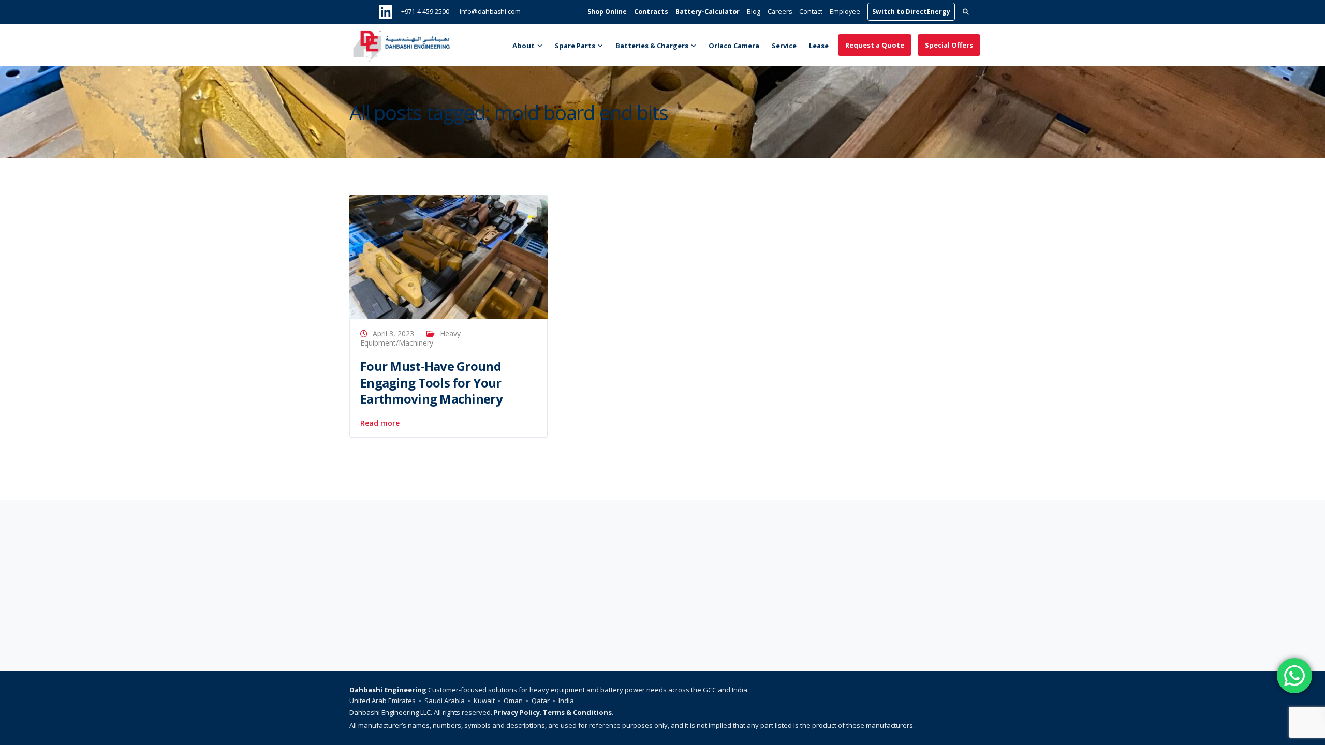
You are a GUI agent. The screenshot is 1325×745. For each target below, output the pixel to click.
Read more (380, 423)
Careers (780, 11)
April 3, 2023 (393, 333)
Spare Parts (575, 45)
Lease (819, 45)
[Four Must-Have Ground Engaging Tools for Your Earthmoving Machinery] (448, 256)
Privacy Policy (517, 712)
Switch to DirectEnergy (911, 11)
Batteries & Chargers (651, 45)
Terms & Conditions (577, 712)
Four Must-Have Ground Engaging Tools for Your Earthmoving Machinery (431, 382)
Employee (845, 11)
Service (784, 45)
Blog (753, 11)
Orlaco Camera (734, 45)
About (523, 45)
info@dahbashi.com (490, 11)
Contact (810, 11)
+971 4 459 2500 (425, 11)
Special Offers (949, 45)
